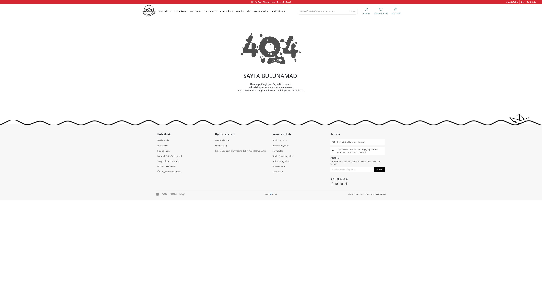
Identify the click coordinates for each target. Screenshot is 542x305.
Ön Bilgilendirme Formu (169, 171)
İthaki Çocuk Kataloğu (257, 11)
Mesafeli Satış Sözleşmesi (169, 156)
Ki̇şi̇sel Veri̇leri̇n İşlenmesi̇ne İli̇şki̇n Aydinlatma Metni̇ (240, 150)
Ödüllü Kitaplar (278, 11)
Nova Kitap (278, 150)
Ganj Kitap (278, 171)
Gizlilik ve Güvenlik (166, 166)
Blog (523, 2)
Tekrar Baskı (211, 11)
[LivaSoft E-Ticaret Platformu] (271, 194)
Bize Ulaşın (162, 145)
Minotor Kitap (279, 166)
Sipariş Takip (512, 2)
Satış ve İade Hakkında (168, 161)
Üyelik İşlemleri (222, 140)
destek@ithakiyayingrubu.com (351, 142)
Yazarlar (240, 11)
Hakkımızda (163, 140)
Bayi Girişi (531, 2)
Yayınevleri (164, 11)
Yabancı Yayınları (281, 145)
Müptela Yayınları (281, 161)
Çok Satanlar (196, 11)
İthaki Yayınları (280, 140)
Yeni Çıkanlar (180, 11)
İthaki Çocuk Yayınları (283, 156)
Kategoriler (225, 11)
